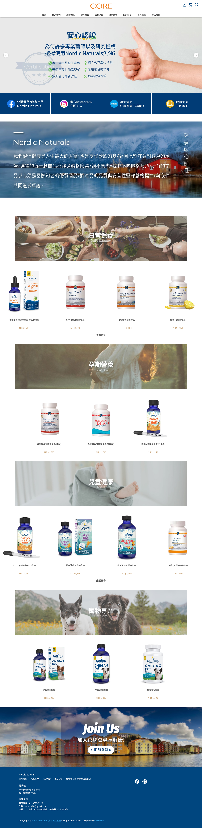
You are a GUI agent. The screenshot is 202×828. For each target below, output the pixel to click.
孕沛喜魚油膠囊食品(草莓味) (101, 444)
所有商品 (35, 778)
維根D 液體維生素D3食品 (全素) (24, 319)
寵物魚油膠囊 (153, 689)
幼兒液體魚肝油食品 (126, 565)
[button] (6, 55)
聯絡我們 (156, 14)
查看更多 (101, 335)
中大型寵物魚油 (101, 689)
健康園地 (113, 14)
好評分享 (127, 14)
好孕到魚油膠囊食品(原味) (49, 444)
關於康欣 (23, 778)
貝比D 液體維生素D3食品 (152, 444)
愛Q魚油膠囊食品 (127, 319)
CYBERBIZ (99, 820)
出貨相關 (47, 778)
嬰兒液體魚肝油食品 (75, 565)
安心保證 (99, 14)
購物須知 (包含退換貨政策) (78, 778)
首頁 (44, 14)
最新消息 (70, 14)
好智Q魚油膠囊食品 (75, 319)
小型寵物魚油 (49, 689)
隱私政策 (58, 778)
